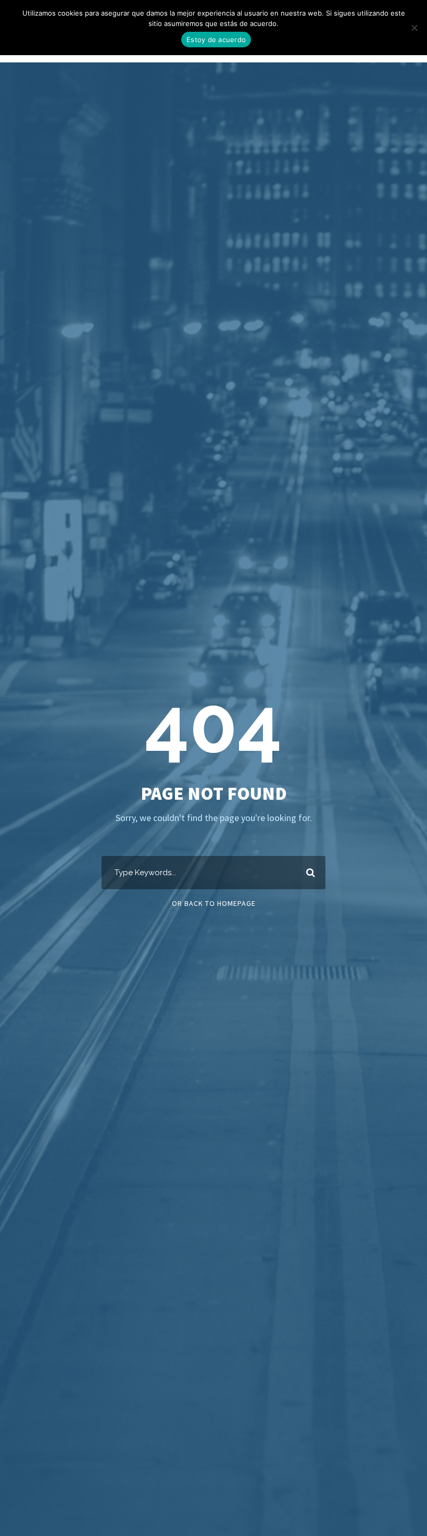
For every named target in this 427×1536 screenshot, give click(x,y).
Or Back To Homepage (214, 903)
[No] (414, 27)
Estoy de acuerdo (216, 39)
